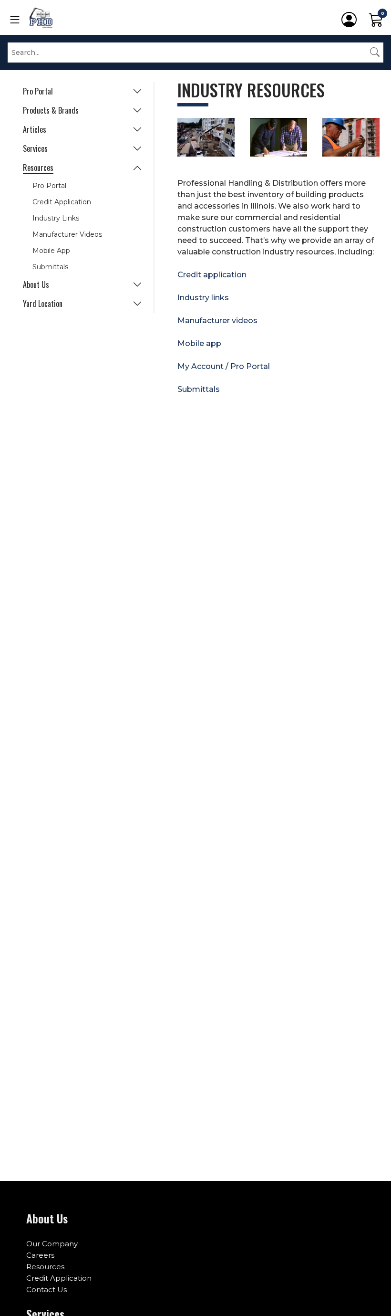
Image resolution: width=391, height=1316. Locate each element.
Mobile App (51, 250)
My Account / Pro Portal (223, 366)
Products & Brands (51, 110)
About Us (36, 284)
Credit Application (61, 202)
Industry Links (55, 218)
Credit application (212, 274)
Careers (40, 1255)
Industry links (203, 297)
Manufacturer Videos (67, 234)
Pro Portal (38, 91)
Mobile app (199, 343)
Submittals (50, 267)
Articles (34, 129)
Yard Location (42, 303)
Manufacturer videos (217, 320)
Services (35, 148)
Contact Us (46, 1289)
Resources (38, 167)
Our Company (52, 1243)
